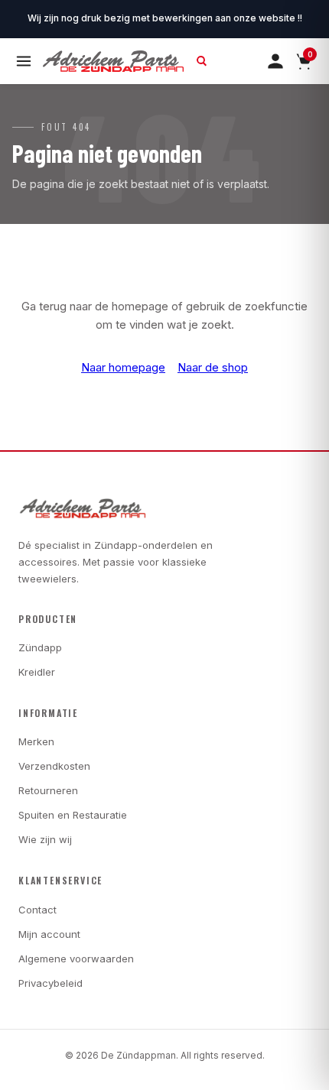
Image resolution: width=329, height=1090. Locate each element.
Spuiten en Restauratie (72, 815)
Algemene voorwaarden (76, 958)
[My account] (275, 61)
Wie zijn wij (45, 839)
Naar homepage (123, 367)
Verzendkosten (54, 766)
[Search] (202, 61)
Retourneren (48, 790)
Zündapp (40, 647)
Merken (36, 741)
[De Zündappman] (113, 61)
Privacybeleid (50, 983)
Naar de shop (213, 367)
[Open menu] (23, 61)
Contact (37, 909)
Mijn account (49, 934)
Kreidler (36, 672)
